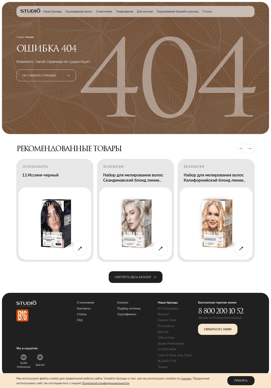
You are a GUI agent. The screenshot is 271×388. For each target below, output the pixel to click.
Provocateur (166, 326)
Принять (241, 380)
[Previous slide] (241, 148)
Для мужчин (145, 11)
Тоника (163, 367)
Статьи (207, 11)
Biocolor (163, 314)
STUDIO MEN (167, 349)
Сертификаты (126, 314)
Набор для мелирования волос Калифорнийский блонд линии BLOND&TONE (214, 180)
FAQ (80, 320)
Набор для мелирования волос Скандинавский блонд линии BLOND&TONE (133, 180)
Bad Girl (163, 332)
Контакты (83, 308)
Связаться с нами (218, 329)
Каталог (123, 302)
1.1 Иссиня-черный (40, 175)
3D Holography (168, 308)
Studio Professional (171, 343)
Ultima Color (166, 337)
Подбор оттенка (128, 308)
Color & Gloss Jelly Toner (175, 355)
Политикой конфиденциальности (105, 383)
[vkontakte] (24, 357)
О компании (85, 302)
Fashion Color (167, 320)
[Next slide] (250, 148)
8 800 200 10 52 (220, 310)
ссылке (186, 378)
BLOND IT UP (167, 361)
